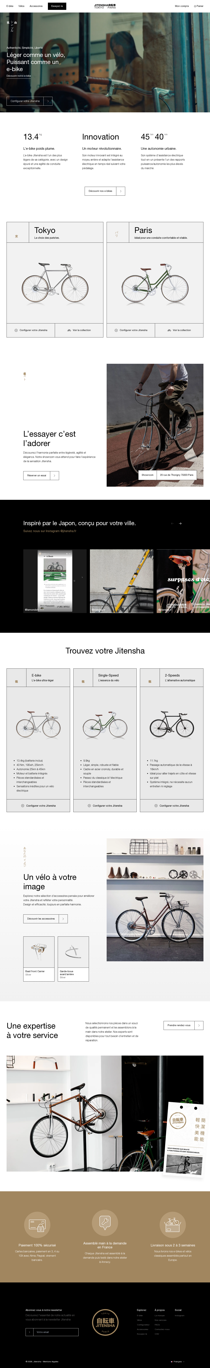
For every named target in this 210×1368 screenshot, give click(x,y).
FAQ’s (157, 1325)
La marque (160, 1315)
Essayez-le (57, 6)
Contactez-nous (162, 1329)
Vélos (21, 6)
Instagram (179, 1315)
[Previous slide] (175, 523)
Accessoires (36, 6)
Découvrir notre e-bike (19, 76)
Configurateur (143, 1325)
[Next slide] (183, 523)
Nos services (161, 1320)
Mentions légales (50, 1361)
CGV (157, 1334)
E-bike (10, 6)
